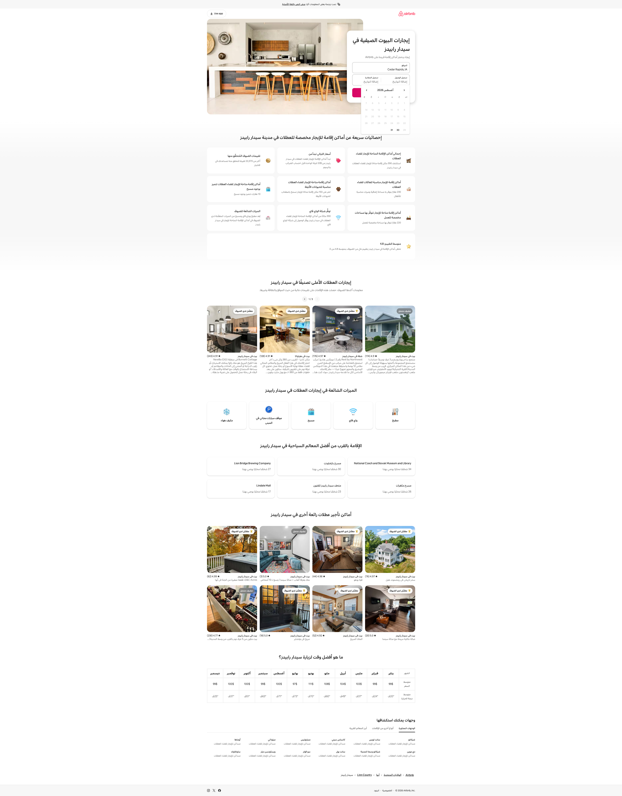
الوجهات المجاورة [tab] (407, 728)
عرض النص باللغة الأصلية (293, 4)
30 (398, 130)
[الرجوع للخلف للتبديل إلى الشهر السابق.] (404, 90)
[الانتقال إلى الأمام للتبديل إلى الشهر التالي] (367, 90)
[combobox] (381, 69)
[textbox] (395, 82)
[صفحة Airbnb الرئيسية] (407, 13)
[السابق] (317, 299)
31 (392, 130)
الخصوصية (387, 790)
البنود (376, 790)
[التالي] (304, 299)
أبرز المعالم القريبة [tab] (358, 728)
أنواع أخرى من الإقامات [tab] (383, 728)
